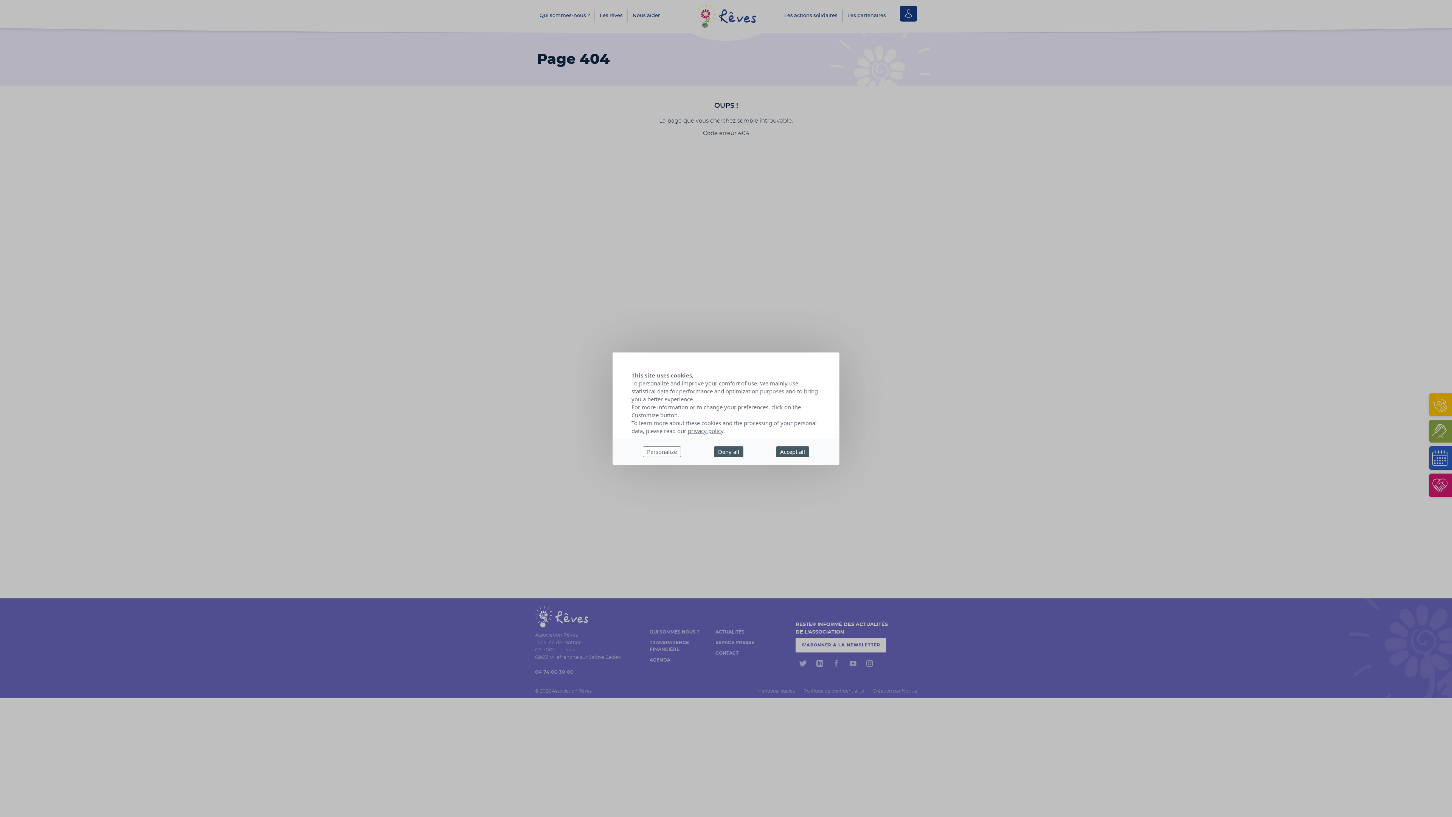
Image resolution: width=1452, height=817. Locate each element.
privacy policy (705, 431)
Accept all (792, 451)
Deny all (728, 451)
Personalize (662, 451)
